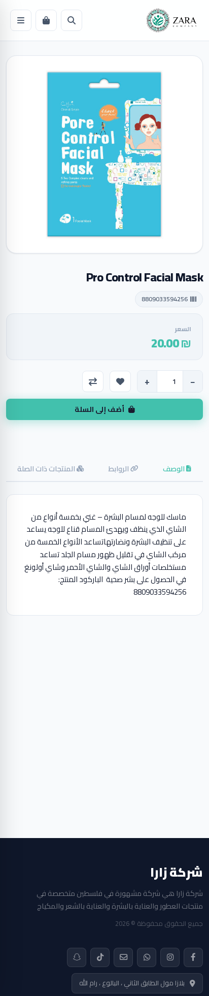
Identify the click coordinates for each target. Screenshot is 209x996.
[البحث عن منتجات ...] (71, 20)
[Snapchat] (76, 957)
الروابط (119, 468)
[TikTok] (100, 957)
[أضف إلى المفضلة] (120, 381)
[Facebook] (193, 957)
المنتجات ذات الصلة (47, 468)
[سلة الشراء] (46, 20)
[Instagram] (170, 957)
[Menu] (20, 20)
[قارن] (92, 381)
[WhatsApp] (146, 957)
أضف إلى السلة (99, 409)
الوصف (174, 468)
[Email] (123, 957)
